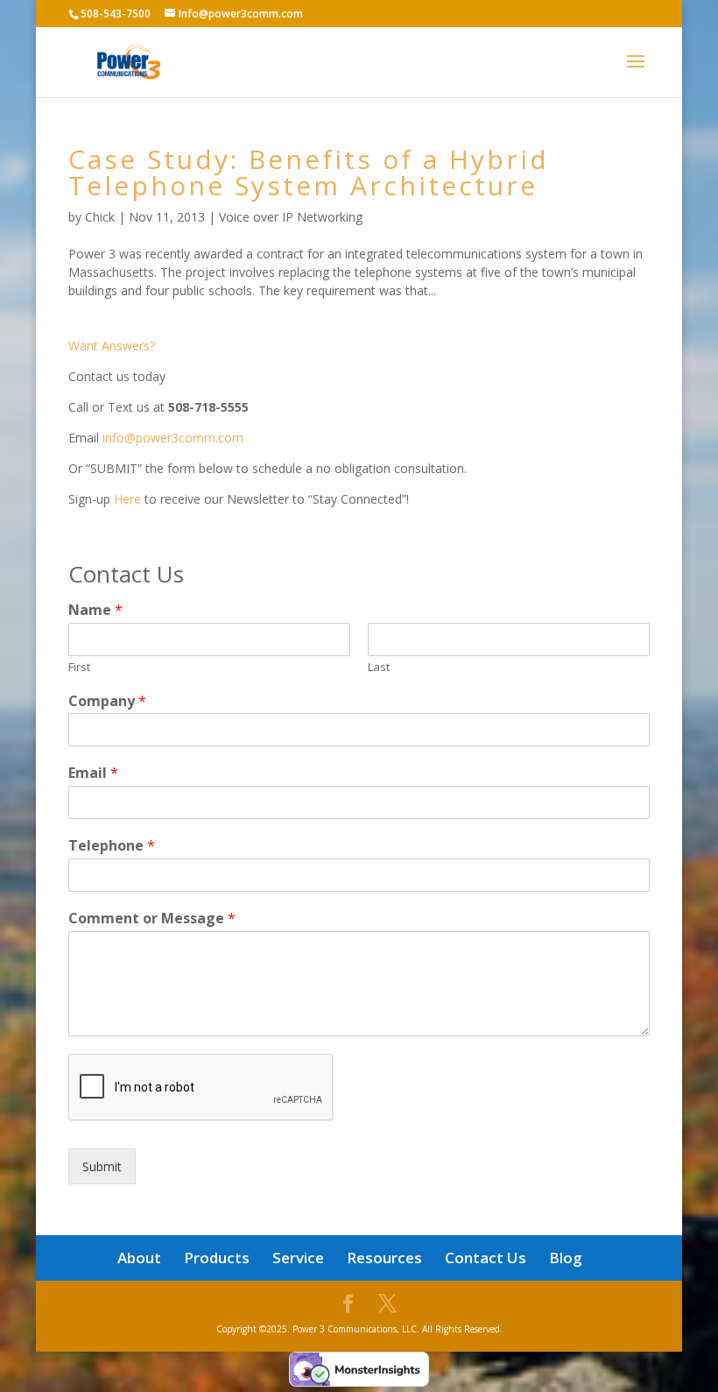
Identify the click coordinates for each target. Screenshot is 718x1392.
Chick (100, 216)
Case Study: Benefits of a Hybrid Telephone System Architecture (308, 172)
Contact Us (485, 1257)
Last (379, 667)
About (139, 1257)
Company (107, 701)
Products (217, 1257)
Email (93, 773)
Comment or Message (152, 918)
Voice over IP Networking (291, 216)
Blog (565, 1257)
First (79, 667)
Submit (102, 1166)
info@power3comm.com (171, 437)
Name (95, 610)
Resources (384, 1257)
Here (127, 499)
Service (298, 1257)
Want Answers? (111, 345)
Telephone (111, 846)
